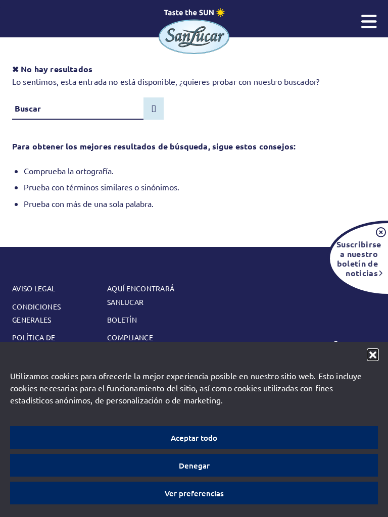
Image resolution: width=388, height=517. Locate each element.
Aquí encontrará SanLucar (140, 295)
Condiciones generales (36, 313)
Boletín (122, 319)
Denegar (194, 465)
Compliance (130, 337)
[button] (373, 354)
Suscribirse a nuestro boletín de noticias (357, 258)
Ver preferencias (194, 493)
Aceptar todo (194, 438)
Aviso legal (33, 288)
